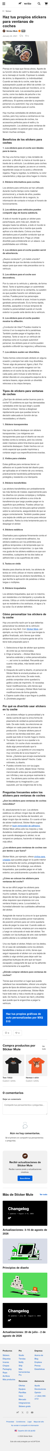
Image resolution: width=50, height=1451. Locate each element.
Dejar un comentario (12, 1099)
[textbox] (25, 546)
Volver (8, 11)
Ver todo (44, 1047)
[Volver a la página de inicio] (20, 3)
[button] (25, 1017)
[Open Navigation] (3, 3)
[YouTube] (32, 1412)
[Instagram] (27, 1412)
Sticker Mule (32, 628)
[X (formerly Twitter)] (22, 1412)
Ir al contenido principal (2, 2)
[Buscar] (39, 3)
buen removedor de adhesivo (26, 825)
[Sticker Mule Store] (18, 1412)
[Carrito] (46, 3)
